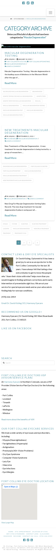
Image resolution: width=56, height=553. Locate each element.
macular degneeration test (13, 110)
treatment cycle (20, 233)
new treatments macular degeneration (17, 180)
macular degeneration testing (34, 105)
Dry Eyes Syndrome (16, 534)
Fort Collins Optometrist (39, 62)
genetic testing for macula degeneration (18, 96)
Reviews (17, 536)
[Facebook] (23, 2)
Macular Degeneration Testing (24, 54)
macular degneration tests (13, 115)
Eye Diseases (19, 19)
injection (24, 224)
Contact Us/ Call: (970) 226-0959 (37, 536)
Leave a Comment (13, 66)
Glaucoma (44, 534)
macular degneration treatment (15, 175)
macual (38, 101)
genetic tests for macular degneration (17, 101)
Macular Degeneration (16, 64)
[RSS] (32, 2)
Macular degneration (35, 110)
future (14, 224)
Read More (10, 83)
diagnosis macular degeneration (15, 166)
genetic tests (41, 96)
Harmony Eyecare (12, 382)
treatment (7, 233)
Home (10, 531)
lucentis (6, 228)
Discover (8, 536)
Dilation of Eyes (40, 531)
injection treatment (39, 224)
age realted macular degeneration (15, 91)
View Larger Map (7, 523)
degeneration (37, 91)
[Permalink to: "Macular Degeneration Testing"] (28, 46)
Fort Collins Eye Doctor (16, 62)
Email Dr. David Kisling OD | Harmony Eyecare (22, 303)
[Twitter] (28, 2)
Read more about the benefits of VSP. (18, 419)
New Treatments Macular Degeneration (26, 131)
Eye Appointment (23, 531)
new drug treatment (41, 228)
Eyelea (5, 224)
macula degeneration (11, 105)
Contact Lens (32, 534)
